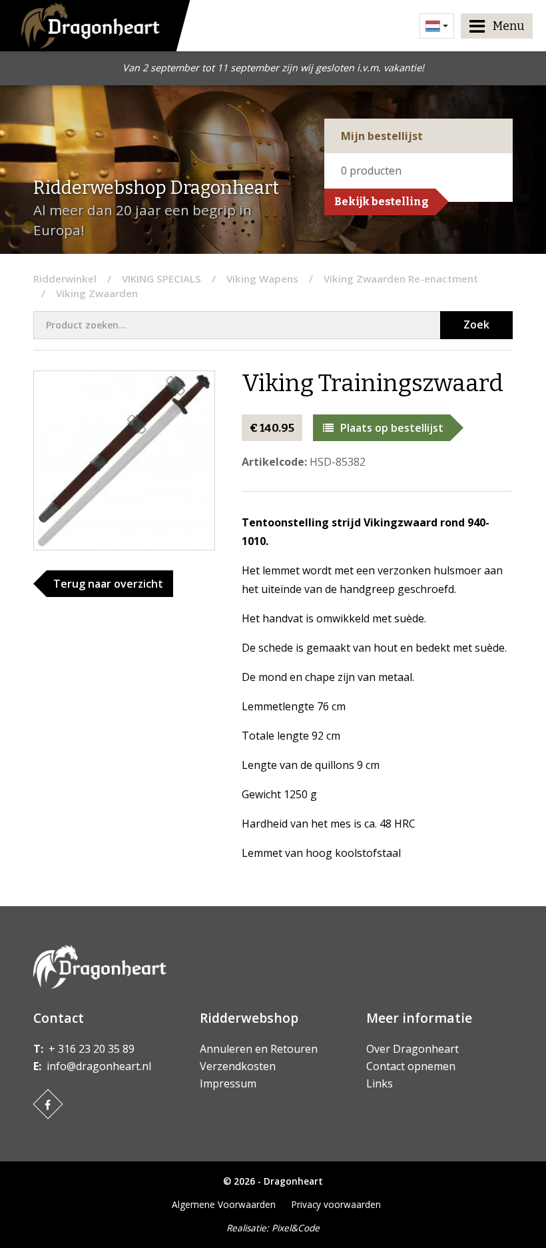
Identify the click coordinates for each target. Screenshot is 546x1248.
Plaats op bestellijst (391, 427)
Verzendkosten (238, 1066)
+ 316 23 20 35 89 (92, 1048)
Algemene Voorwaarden (224, 1204)
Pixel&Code (296, 1227)
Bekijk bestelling (381, 201)
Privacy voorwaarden (336, 1204)
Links (379, 1083)
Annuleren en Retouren (259, 1048)
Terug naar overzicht (108, 583)
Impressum (228, 1083)
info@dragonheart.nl (99, 1066)
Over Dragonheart (412, 1048)
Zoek (476, 324)
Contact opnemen (410, 1066)
